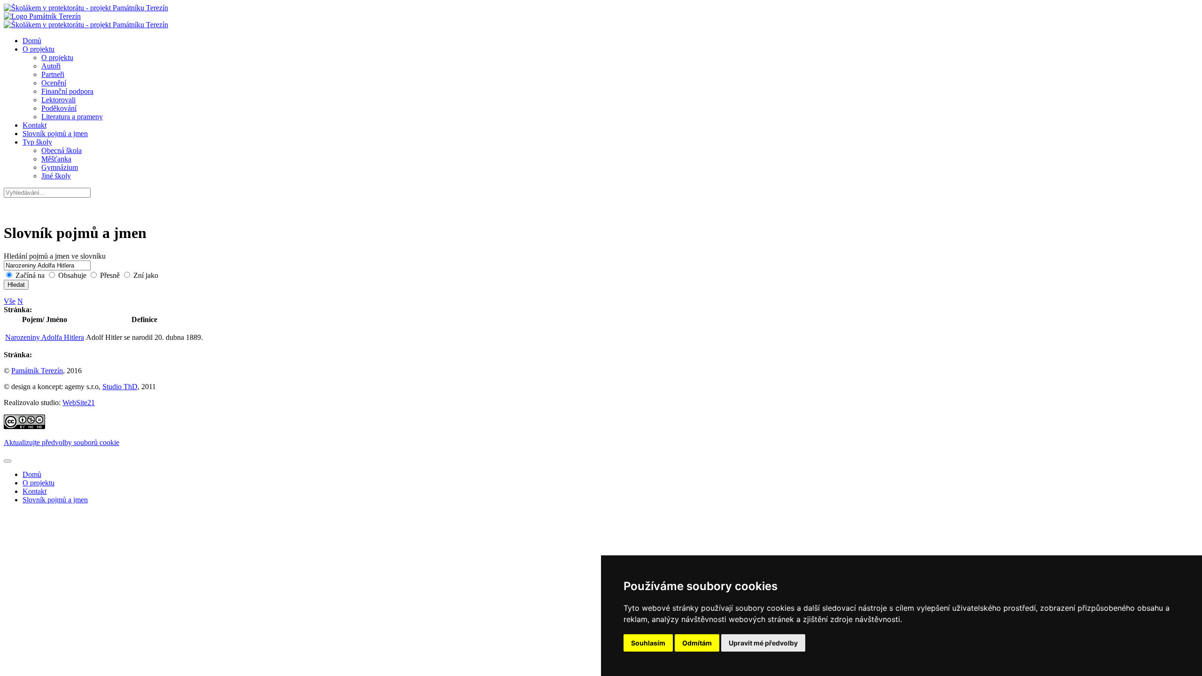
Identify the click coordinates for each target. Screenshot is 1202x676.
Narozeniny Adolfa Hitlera (44, 337)
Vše (9, 301)
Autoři (51, 66)
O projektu (38, 49)
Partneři (52, 74)
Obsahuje (72, 275)
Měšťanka (56, 159)
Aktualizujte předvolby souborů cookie (61, 442)
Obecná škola (61, 150)
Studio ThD (120, 387)
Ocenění (53, 83)
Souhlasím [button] (648, 643)
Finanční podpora (67, 91)
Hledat (16, 284)
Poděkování (59, 108)
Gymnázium (59, 167)
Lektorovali (58, 100)
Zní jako (144, 275)
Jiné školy (56, 176)
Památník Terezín (37, 371)
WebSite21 (78, 403)
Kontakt (34, 125)
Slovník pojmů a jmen (55, 134)
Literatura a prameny (72, 117)
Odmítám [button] (697, 643)
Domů (32, 41)
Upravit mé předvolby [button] (763, 643)
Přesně (110, 275)
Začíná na (30, 275)
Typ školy (37, 142)
